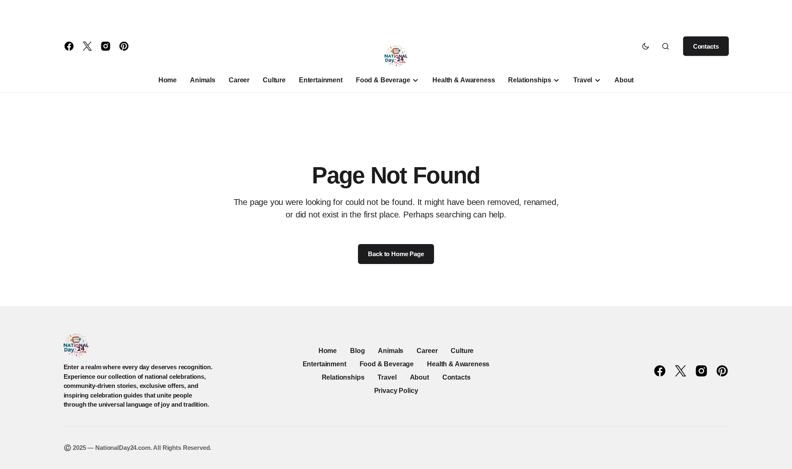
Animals (390, 350)
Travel (386, 377)
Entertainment (324, 364)
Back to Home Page (396, 253)
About (419, 377)
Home (327, 350)
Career (427, 350)
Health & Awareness (458, 364)
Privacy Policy (396, 390)
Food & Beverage (387, 364)
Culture (462, 350)
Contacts (706, 46)
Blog (357, 350)
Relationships (343, 377)
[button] (645, 46)
